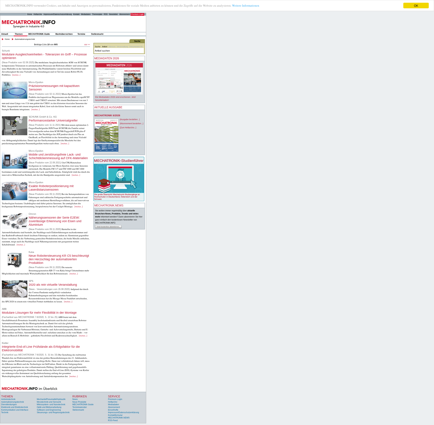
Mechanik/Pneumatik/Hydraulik (51, 399)
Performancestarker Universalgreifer (53, 120)
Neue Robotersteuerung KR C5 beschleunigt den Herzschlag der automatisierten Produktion (59, 259)
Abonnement (124, 14)
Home (29, 14)
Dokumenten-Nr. (136, 47)
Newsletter (113, 14)
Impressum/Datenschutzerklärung (58, 14)
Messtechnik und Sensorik (49, 402)
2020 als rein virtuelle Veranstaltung (53, 284)
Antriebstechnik (8, 399)
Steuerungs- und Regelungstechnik (53, 412)
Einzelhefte (113, 410)
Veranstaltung (122, 47)
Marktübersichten (64, 34)
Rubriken (79, 396)
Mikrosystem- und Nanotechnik (51, 404)
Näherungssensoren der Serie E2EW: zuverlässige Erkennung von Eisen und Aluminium (55, 221)
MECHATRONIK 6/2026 (107, 115)
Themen (19, 34)
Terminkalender (79, 407)
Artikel (104, 47)
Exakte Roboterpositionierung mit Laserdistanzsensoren (51, 187)
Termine (81, 34)
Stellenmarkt (97, 34)
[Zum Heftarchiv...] (128, 127)
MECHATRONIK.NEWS (119, 418)
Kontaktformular (115, 415)
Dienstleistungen (9, 404)
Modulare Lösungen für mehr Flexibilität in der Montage (39, 312)
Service (114, 396)
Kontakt (76, 14)
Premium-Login (137, 14)
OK (416, 5)
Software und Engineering (49, 410)
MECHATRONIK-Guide (39, 34)
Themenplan (97, 14)
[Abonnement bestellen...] (131, 123)
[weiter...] (16, 74)
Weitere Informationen (245, 6)
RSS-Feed (113, 420)
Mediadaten (86, 14)
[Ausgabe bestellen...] (130, 119)
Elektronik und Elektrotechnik (14, 407)
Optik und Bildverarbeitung (49, 407)
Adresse (111, 47)
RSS (105, 14)
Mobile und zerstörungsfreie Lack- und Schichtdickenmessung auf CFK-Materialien (58, 156)
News (75, 399)
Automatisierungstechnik (25, 39)
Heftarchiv (38, 14)
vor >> (87, 44)
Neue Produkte (79, 402)
